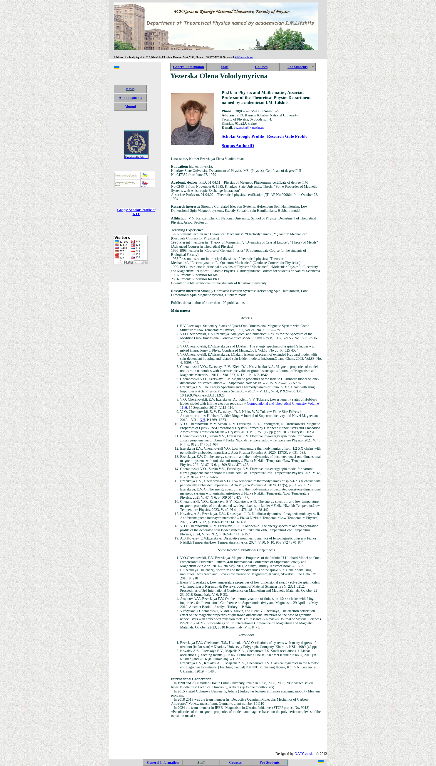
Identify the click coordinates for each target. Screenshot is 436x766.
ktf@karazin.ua (244, 57)
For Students (297, 67)
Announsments (130, 98)
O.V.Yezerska (304, 754)
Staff (224, 67)
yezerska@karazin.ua (249, 127)
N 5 (202, 420)
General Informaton (188, 67)
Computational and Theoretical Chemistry (277, 403)
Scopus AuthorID (238, 145)
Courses (261, 67)
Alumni (130, 106)
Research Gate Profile (287, 136)
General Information (163, 762)
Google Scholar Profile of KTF (136, 212)
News (130, 89)
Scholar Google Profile (243, 136)
